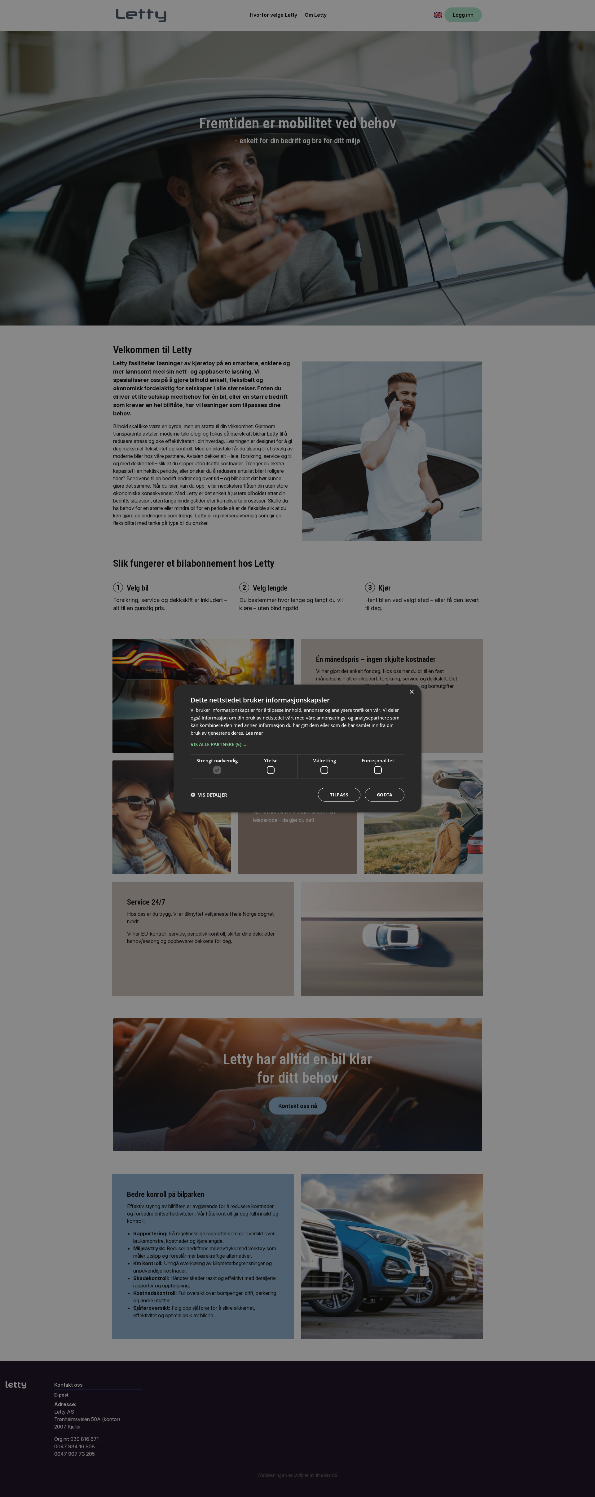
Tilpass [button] (339, 795)
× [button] (411, 691)
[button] (297, 744)
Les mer (254, 733)
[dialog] (297, 748)
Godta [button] (384, 795)
